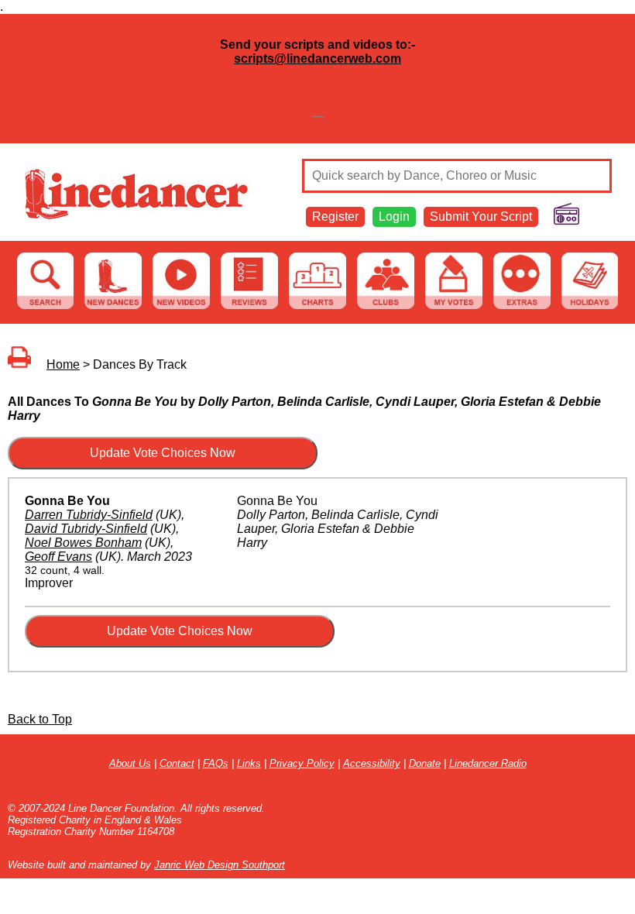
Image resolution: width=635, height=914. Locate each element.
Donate (425, 763)
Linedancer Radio (488, 763)
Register (335, 216)
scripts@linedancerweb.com (317, 58)
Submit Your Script (481, 216)
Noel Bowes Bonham (83, 542)
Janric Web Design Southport (219, 865)
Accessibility (371, 763)
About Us (130, 763)
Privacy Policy (302, 763)
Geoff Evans (58, 556)
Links (249, 763)
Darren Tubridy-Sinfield (89, 514)
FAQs (215, 763)
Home (63, 364)
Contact (177, 763)
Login (394, 216)
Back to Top (40, 719)
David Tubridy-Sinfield (86, 528)
